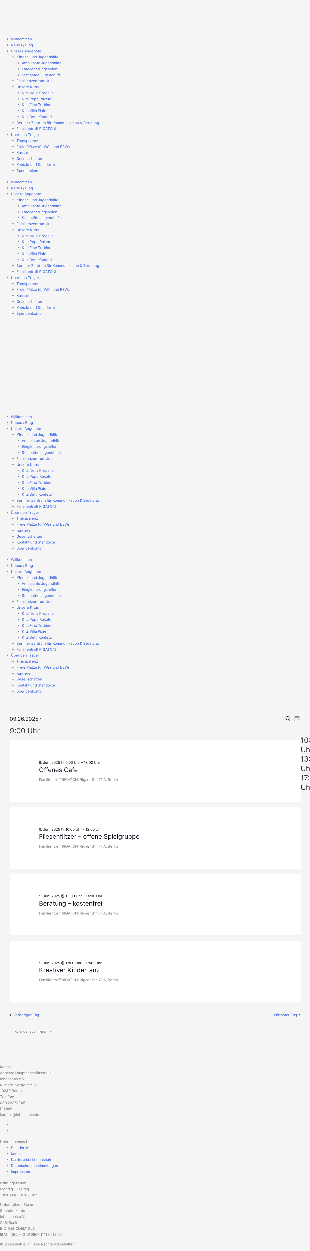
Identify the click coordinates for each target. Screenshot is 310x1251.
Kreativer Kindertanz (69, 970)
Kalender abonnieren (31, 1031)
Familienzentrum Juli (34, 81)
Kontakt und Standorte (35, 164)
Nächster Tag (285, 1015)
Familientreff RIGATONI (36, 128)
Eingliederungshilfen (39, 69)
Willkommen (21, 39)
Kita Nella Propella (38, 93)
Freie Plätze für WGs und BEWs (43, 146)
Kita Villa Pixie (34, 110)
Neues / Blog (22, 45)
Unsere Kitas (27, 87)
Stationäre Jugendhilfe (41, 75)
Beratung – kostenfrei (70, 903)
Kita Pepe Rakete (36, 99)
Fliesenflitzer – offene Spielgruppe (89, 836)
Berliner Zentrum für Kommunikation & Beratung (57, 123)
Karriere (23, 152)
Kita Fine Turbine (36, 104)
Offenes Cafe (58, 769)
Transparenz (27, 140)
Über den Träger (25, 134)
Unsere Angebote (26, 51)
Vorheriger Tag (26, 1015)
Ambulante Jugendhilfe (42, 63)
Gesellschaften (29, 158)
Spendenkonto (29, 170)
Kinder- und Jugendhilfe (37, 57)
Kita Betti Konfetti (37, 116)
